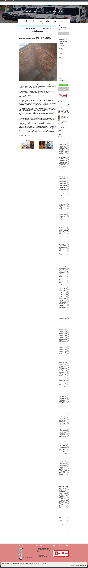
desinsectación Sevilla (62, 268)
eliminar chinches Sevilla (63, 318)
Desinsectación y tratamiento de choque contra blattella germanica (63, 271)
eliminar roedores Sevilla (63, 354)
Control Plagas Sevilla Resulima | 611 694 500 (44, 11)
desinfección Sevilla (40, 557)
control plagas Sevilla (62, 216)
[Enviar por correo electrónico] (50, 135)
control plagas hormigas (63, 209)
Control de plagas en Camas (63, 183)
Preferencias (77, 565)
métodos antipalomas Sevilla (63, 412)
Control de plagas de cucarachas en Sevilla (44, 548)
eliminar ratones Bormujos (63, 347)
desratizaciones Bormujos (63, 288)
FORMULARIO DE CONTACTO (33, 131)
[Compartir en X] (51, 135)
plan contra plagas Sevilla (63, 437)
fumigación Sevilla (62, 402)
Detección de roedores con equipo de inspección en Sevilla (63, 303)
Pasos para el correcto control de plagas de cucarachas (62, 421)
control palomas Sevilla (63, 195)
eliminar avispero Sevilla (63, 317)
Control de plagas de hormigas (26, 548)
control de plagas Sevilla (63, 189)
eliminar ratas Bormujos (63, 341)
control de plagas (62, 164)
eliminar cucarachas (62, 319)
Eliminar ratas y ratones (63, 346)
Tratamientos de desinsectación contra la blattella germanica (62, 527)
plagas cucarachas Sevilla (63, 429)
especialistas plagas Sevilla (63, 381)
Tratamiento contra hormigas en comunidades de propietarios (64, 496)
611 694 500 (4, 0)
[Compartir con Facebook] (52, 135)
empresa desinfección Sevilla (63, 370)
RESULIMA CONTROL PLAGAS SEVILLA (44, 37)
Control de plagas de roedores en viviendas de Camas (63, 179)
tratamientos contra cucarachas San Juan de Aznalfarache (62, 519)
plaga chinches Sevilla (62, 423)
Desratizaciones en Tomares (63, 296)
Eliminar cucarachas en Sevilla (26, 553)
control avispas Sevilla (62, 157)
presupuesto (23, 130)
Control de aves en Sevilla (63, 160)
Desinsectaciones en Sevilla (63, 279)
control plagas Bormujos (63, 204)
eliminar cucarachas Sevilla (63, 333)
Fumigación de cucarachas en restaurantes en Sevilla (64, 116)
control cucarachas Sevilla (63, 158)
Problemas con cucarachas (63, 463)
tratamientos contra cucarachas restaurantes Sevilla (63, 517)
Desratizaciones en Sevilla (63, 294)
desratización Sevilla (62, 287)
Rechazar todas (72, 565)
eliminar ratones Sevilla (63, 351)
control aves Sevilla (62, 154)
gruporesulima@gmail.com (11, 0)
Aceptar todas (83, 565)
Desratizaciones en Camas (63, 292)
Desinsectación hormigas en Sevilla (43, 549)
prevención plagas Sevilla (63, 447)
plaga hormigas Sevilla (62, 424)
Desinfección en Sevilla (63, 229)
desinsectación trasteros (63, 269)
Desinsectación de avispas (63, 251)
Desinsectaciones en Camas (63, 277)
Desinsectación (61, 244)
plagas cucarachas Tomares (63, 430)
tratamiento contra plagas (63, 498)
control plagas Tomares (63, 217)
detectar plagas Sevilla (62, 305)
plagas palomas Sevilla (62, 436)
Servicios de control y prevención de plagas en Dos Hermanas (63, 491)
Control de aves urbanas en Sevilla (27, 557)
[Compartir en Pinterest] (54, 135)
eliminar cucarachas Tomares (63, 335)
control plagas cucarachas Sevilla (42, 556)
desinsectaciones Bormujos (63, 273)
